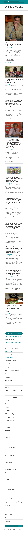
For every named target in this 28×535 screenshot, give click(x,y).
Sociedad (7, 476)
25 (14, 502)
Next (15, 327)
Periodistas (8, 437)
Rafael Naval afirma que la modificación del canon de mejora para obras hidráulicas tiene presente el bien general (13, 103)
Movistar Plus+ (9, 424)
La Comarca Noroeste (11, 417)
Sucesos (7, 479)
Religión (7, 459)
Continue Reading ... (9, 62)
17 (11, 501)
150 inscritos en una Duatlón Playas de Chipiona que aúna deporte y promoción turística (14, 179)
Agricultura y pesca (10, 360)
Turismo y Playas (9, 489)
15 (6, 501)
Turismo (7, 486)
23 (9, 502)
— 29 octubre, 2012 (9, 149)
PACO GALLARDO (15, 348)
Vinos (6, 492)
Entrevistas (8, 404)
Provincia (7, 444)
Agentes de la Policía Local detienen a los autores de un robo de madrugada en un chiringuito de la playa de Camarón (14, 308)
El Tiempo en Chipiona (11, 397)
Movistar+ (8, 427)
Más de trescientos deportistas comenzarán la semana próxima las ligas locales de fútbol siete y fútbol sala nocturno (13, 249)
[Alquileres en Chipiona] (10, 339)
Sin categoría (8, 472)
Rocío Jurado (8, 462)
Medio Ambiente (9, 420)
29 (6, 504)
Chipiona (7, 377)
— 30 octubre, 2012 (9, 47)
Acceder (7, 510)
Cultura (7, 384)
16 (9, 501)
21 (21, 501)
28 (21, 502)
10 (11, 499)
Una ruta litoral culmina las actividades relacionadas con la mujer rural (14, 81)
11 (14, 499)
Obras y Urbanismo (10, 434)
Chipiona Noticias (14, 7)
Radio (6, 450)
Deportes (7, 387)
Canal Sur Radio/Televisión (12, 370)
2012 (9, 12)
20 (18, 501)
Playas (7, 440)
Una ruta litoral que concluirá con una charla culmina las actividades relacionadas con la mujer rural (13, 201)
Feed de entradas (8, 514)
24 (11, 502)
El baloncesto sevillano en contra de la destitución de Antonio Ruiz (13, 44)
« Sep (6, 505)
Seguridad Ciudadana (11, 469)
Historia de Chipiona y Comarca (13, 414)
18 (14, 501)
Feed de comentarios (9, 517)
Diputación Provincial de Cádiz (13, 390)
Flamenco (7, 410)
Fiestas (7, 407)
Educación (8, 394)
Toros (6, 482)
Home (6, 12)
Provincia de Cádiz (10, 447)
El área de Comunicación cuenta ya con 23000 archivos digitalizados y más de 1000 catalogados (13, 273)
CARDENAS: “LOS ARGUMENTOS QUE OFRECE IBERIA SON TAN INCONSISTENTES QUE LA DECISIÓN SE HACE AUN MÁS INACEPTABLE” (13, 143)
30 (9, 504)
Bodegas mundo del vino (11, 367)
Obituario (7, 430)
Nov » (9, 505)
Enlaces (7, 400)
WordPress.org (8, 521)
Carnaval (7, 373)
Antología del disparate (11, 363)
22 (6, 502)
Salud (6, 466)
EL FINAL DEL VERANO (16, 345)
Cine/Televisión (9, 380)
